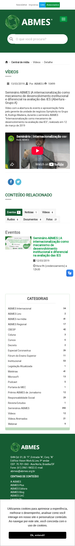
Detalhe (48, 62)
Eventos (13, 212)
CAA (42, 4)
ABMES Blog (17, 492)
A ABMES (15, 481)
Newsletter (21, 4)
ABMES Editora (18, 488)
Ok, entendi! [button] (37, 535)
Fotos (51, 219)
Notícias (31, 212)
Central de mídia (20, 62)
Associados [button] (53, 4)
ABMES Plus (17, 485)
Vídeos (36, 62)
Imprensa (33, 4)
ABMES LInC (17, 495)
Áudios (12, 219)
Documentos (32, 219)
